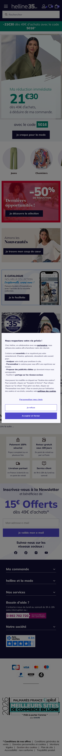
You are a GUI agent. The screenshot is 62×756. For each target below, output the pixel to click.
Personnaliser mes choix (31, 399)
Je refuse (31, 407)
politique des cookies (47, 391)
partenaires (42, 345)
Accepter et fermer (31, 416)
